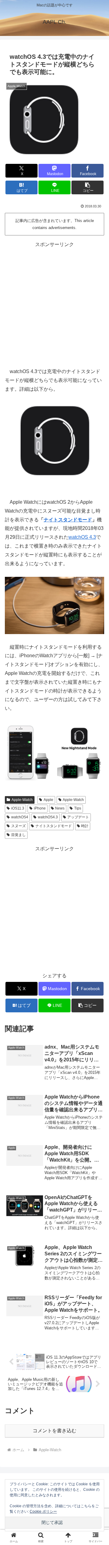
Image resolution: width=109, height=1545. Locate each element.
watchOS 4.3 (82, 537)
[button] (87, 187)
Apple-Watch (22, 800)
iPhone (40, 808)
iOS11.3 (17, 808)
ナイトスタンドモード (68, 519)
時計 (84, 826)
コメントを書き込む (54, 1430)
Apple (48, 800)
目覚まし (18, 835)
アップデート (78, 817)
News (59, 808)
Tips (77, 808)
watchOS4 (19, 817)
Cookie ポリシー (43, 1511)
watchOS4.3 (48, 817)
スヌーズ (18, 826)
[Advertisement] (54, 303)
